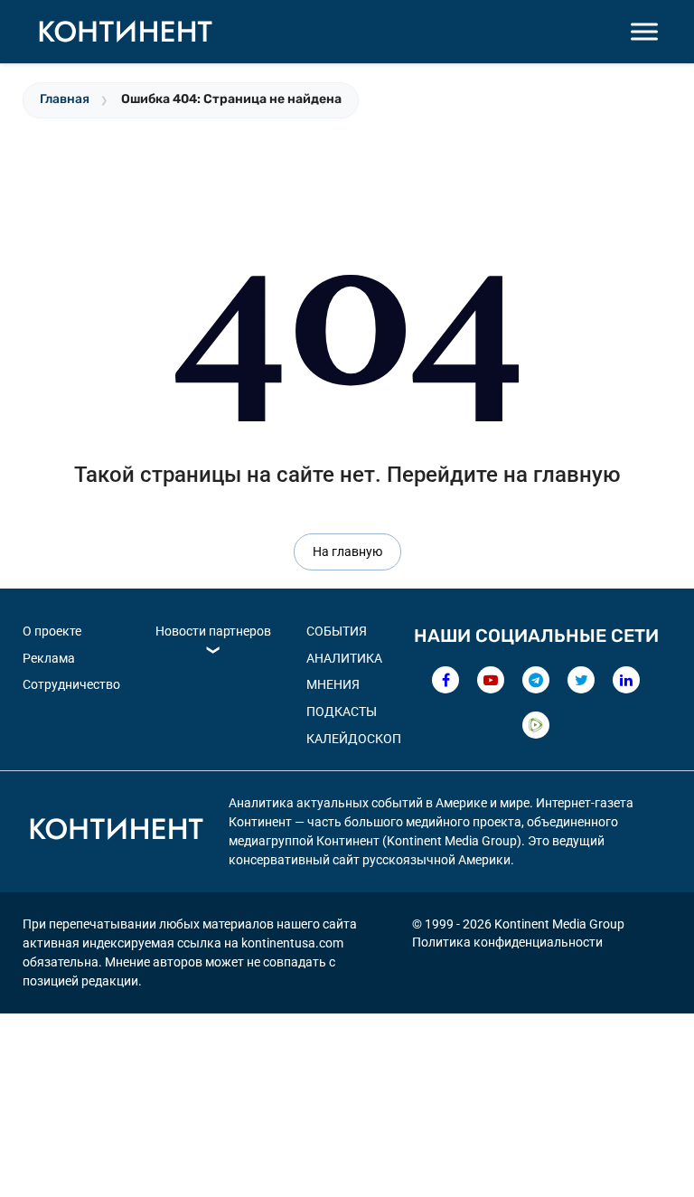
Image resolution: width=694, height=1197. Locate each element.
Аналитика (344, 658)
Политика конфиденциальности (507, 942)
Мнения (333, 684)
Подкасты (341, 711)
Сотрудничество (71, 684)
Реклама (49, 658)
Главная (64, 99)
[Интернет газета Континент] (116, 832)
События (336, 631)
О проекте (52, 631)
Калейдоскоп (353, 738)
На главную (347, 551)
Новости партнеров (213, 631)
